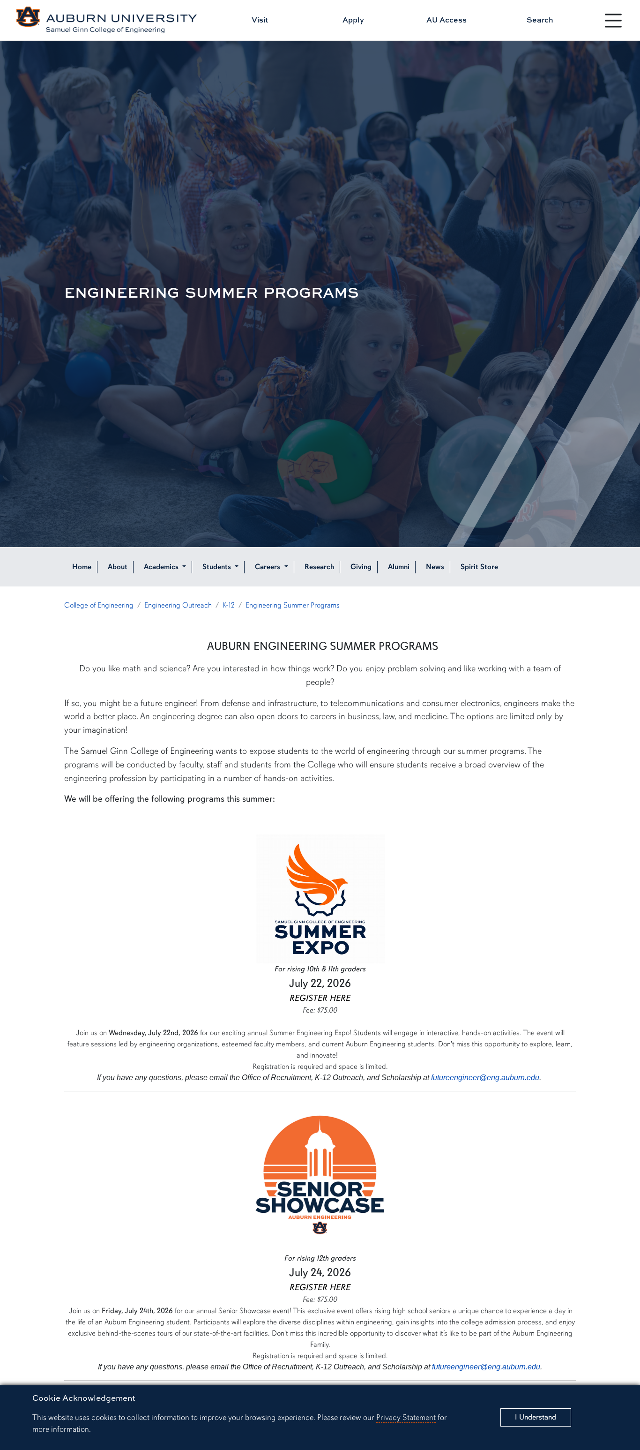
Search (540, 20)
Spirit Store (479, 566)
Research (319, 566)
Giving (361, 566)
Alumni (398, 566)
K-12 (229, 605)
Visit (260, 20)
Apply (353, 20)
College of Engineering (99, 605)
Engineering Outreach (178, 605)
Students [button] (217, 566)
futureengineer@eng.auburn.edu (485, 1078)
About (117, 566)
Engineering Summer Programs (293, 605)
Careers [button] (268, 566)
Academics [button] (162, 566)
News (435, 566)
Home (81, 566)
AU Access (446, 20)
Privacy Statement (406, 1417)
